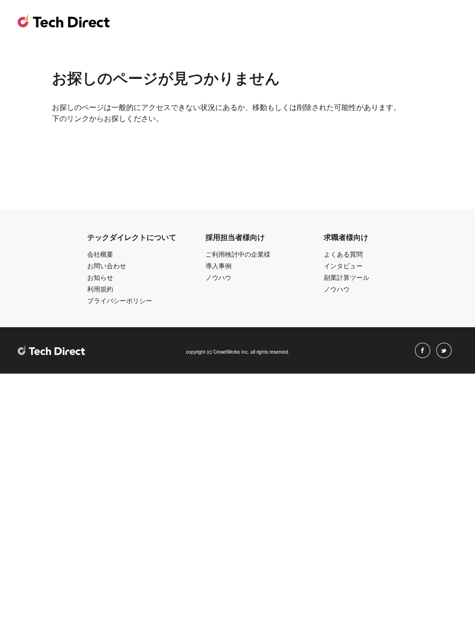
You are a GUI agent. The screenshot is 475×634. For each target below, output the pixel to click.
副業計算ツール (346, 277)
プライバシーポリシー (119, 300)
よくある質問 (343, 254)
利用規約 (100, 288)
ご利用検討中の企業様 (237, 254)
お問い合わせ (106, 265)
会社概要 (100, 254)
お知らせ (100, 277)
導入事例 (218, 265)
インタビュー (343, 265)
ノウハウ (218, 277)
